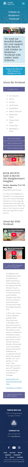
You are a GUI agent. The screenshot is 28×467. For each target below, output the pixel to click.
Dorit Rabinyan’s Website (14, 388)
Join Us (12, 457)
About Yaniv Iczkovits (13, 138)
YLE (6, 457)
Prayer (20, 452)
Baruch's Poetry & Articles (15, 148)
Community (17, 455)
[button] (14, 89)
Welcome (12, 452)
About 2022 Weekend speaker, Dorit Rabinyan (13, 266)
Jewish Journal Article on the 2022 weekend (13, 395)
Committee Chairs (12, 89)
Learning (8, 455)
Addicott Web (21, 461)
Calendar (20, 457)
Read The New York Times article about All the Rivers (14, 381)
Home (5, 452)
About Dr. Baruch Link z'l (14, 143)
